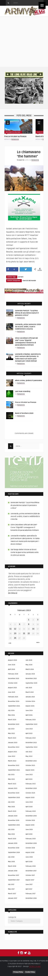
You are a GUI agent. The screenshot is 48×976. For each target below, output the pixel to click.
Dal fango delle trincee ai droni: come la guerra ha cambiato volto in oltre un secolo (25, 552)
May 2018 (11, 862)
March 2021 (12, 784)
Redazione (15, 139)
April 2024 (29, 715)
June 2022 (11, 756)
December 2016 (31, 898)
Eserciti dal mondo (29, 281)
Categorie (12, 917)
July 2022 (29, 752)
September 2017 (14, 880)
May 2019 (11, 834)
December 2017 (31, 871)
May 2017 (11, 889)
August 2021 (30, 770)
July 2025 (29, 688)
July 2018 (11, 857)
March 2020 (12, 811)
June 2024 (29, 710)
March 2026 (30, 669)
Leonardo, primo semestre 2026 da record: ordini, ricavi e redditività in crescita (28, 326)
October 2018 (30, 848)
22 (29, 633)
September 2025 (31, 683)
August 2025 (12, 688)
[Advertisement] (24, 41)
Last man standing (22, 391)
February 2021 (31, 784)
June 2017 (29, 884)
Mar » (38, 642)
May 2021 (11, 779)
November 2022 (13, 747)
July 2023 (11, 729)
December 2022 (31, 743)
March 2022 (12, 761)
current (20, 277)
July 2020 (11, 802)
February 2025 (13, 697)
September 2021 (14, 770)
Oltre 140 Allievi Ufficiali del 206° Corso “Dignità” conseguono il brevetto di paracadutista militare (25, 527)
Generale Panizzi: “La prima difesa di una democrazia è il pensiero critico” (27, 313)
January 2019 (12, 843)
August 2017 (30, 880)
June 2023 (29, 729)
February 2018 (31, 866)
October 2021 (30, 765)
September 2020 (14, 797)
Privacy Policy (18, 972)
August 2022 (12, 752)
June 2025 (11, 692)
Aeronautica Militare (13, 132)
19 (15, 633)
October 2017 (30, 875)
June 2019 (29, 830)
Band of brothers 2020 (24, 413)
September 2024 (14, 706)
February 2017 (30, 894)
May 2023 (11, 733)
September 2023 (31, 724)
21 (24, 633)
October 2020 (30, 793)
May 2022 (29, 756)
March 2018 (12, 866)
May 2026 (29, 665)
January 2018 (12, 871)
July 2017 (11, 884)
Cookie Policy (30, 972)
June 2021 (29, 775)
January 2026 (30, 674)
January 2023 (12, 743)
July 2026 (29, 660)
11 (10, 629)
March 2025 (30, 692)
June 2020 (29, 802)
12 (15, 629)
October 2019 (30, 820)
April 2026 (11, 669)
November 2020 (13, 793)
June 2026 (11, 665)
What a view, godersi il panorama (28, 380)
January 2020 (12, 816)
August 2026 (12, 660)
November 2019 (13, 820)
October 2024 (30, 701)
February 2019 (31, 839)
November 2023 (13, 724)
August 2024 (30, 706)
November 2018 (13, 848)
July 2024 (11, 710)
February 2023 (31, 738)
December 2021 (31, 761)
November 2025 (31, 678)
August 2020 (30, 797)
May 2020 (11, 807)
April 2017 (29, 889)
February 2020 (31, 811)
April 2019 (29, 834)
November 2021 (13, 765)
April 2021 (29, 779)
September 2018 (14, 852)
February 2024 (31, 720)
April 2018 (29, 862)
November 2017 (13, 875)
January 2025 (30, 697)
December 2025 (13, 678)
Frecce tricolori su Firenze (15, 136)
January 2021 (12, 788)
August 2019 (30, 825)
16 (33, 629)
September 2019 (14, 825)
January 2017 (12, 898)
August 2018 (30, 852)
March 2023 (12, 738)
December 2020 (31, 788)
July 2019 (11, 830)
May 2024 (11, 715)
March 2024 (12, 720)
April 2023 (29, 733)
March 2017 (12, 894)
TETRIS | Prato (35, 966)
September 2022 (31, 747)
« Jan (9, 643)
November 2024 (13, 701)
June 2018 (29, 857)
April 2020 (29, 807)
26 (15, 638)
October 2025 (12, 683)
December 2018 (31, 843)
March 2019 (12, 839)
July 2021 (11, 775)
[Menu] (42, 5)
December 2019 (31, 816)
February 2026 (13, 674)
